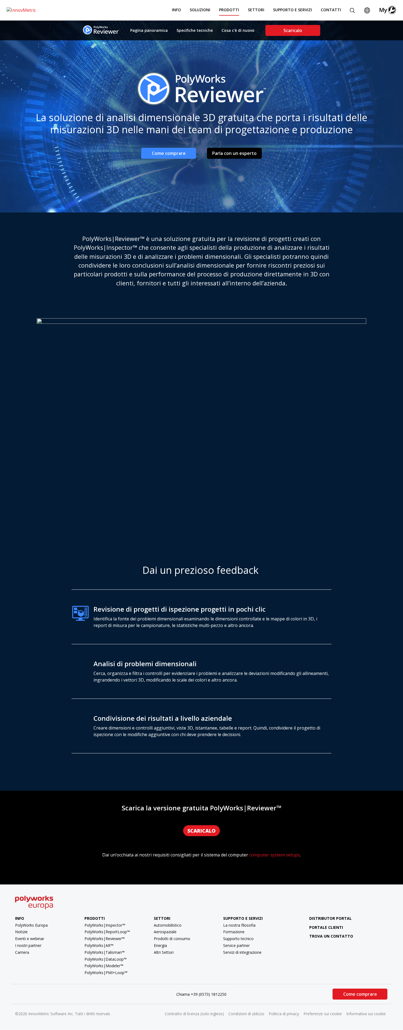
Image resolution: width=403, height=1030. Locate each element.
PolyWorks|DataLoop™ (105, 959)
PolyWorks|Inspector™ (104, 925)
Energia (160, 945)
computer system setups (274, 855)
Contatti (331, 9)
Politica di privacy (284, 1013)
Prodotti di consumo (172, 938)
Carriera (22, 952)
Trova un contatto (331, 936)
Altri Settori (164, 952)
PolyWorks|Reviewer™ (104, 938)
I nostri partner (28, 945)
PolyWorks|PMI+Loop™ (105, 972)
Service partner (236, 945)
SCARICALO (201, 830)
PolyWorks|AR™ (98, 945)
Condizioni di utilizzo (246, 1013)
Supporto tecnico (238, 938)
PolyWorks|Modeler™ (103, 965)
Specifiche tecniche (195, 30)
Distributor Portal (330, 918)
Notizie (21, 931)
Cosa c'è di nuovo (238, 30)
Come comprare (169, 153)
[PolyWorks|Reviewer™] (101, 30)
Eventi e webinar (29, 938)
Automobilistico (167, 925)
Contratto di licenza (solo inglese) (194, 1013)
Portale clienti (326, 927)
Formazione (234, 931)
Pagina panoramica (149, 30)
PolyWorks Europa (31, 925)
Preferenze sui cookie (322, 1013)
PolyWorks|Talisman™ (104, 952)
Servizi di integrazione (242, 952)
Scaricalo (292, 30)
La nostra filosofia (239, 925)
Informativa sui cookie (366, 1013)
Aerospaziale (165, 931)
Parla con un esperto (234, 153)
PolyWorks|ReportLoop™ (107, 931)
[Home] (21, 10)
